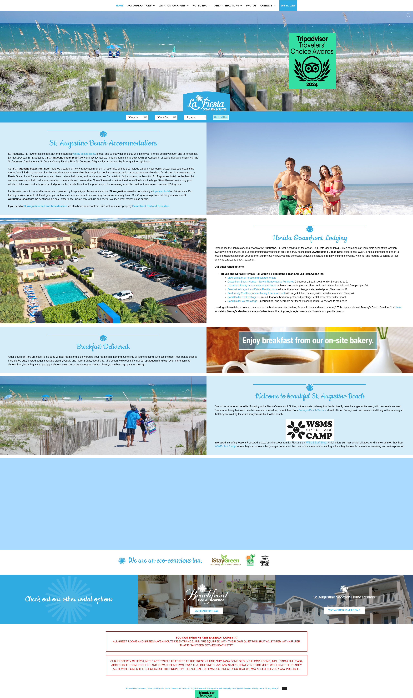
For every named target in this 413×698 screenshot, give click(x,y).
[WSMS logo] (310, 420)
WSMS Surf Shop (316, 442)
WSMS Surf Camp (225, 446)
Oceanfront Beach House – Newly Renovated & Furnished (260, 281)
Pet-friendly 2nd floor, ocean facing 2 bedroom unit (256, 293)
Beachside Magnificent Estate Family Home (252, 289)
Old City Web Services (241, 688)
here (399, 307)
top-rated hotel (161, 191)
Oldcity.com (257, 688)
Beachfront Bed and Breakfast (150, 206)
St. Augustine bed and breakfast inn (45, 206)
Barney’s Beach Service (312, 410)
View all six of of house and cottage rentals (251, 277)
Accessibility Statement (136, 688)
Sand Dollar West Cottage (242, 301)
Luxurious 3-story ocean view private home (251, 285)
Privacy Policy (153, 688)
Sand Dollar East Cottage (242, 297)
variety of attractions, (84, 153)
